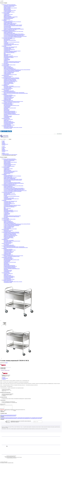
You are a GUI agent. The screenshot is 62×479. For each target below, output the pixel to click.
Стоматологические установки (9, 83)
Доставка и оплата (5, 378)
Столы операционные (7, 124)
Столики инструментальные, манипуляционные (11, 71)
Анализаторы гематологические (9, 47)
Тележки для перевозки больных (9, 226)
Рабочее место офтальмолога (8, 82)
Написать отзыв (6, 370)
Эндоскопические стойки (8, 128)
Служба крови (6, 58)
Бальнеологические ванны (8, 104)
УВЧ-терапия (6, 115)
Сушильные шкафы (7, 213)
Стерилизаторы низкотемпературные (10, 95)
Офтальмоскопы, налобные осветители (10, 80)
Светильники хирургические (8, 123)
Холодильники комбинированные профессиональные (12, 61)
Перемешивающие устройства (8, 57)
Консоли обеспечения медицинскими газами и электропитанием (14, 92)
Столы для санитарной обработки (9, 166)
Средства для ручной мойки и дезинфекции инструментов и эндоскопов (15, 36)
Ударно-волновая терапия (8, 270)
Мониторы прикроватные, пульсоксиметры (11, 16)
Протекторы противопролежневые (9, 122)
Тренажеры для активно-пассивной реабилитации (12, 114)
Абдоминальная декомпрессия (8, 103)
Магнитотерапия (6, 110)
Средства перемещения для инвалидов (10, 113)
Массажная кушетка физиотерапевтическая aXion (8, 415)
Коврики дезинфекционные (8, 32)
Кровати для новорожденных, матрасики (10, 7)
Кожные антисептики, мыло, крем (9, 187)
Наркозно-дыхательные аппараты (9, 17)
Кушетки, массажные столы (8, 67)
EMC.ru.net (3, 457)
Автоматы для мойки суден (8, 20)
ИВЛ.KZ (3, 456)
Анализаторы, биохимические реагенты (10, 51)
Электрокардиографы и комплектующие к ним (11, 44)
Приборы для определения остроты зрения (10, 235)
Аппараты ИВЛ (6, 13)
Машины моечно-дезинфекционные (9, 178)
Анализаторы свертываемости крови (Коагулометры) (12, 205)
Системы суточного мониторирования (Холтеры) (11, 196)
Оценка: (1, 410)
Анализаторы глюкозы (7, 48)
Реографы (5, 41)
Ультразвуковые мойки (7, 26)
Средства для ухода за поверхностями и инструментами (12, 37)
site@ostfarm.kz (5, 440)
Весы (5, 53)
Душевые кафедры (7, 261)
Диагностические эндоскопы (8, 126)
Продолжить (2, 411)
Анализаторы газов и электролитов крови (10, 46)
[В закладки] (0, 320)
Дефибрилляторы (6, 15)
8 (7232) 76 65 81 (5, 135)
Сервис (3, 141)
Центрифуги (6, 63)
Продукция (4, 147)
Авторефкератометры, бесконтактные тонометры (11, 78)
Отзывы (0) (4, 379)
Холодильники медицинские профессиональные (11, 62)
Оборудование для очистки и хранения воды (11, 56)
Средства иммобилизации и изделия (9, 64)
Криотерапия (6, 108)
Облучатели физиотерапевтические (9, 111)
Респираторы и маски (7, 231)
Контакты (3, 151)
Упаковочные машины (7, 253)
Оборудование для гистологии (8, 240)
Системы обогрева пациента (8, 18)
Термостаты (6, 60)
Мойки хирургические (7, 170)
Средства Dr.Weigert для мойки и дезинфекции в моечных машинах (14, 34)
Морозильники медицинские (8, 55)
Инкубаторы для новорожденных (9, 6)
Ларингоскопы (6, 274)
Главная (3, 146)
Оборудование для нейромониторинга (10, 40)
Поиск (10, 139)
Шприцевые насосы (7, 19)
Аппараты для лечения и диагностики (10, 79)
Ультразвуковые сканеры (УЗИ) (9, 43)
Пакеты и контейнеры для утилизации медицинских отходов (13, 101)
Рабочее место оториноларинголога (9, 81)
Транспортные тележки (7, 87)
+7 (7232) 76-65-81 (6, 439)
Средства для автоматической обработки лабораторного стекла (14, 35)
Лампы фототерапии (7, 8)
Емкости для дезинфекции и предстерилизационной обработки (14, 183)
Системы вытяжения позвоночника (9, 112)
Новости (3, 142)
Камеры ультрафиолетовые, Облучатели (10, 23)
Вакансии (3, 143)
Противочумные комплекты (8, 76)
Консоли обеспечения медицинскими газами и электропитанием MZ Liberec (16, 93)
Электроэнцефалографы (7, 45)
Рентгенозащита (6, 244)
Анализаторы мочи (7, 50)
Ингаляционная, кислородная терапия (10, 107)
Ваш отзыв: (2, 408)
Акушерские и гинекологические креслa (10, 5)
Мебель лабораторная (7, 54)
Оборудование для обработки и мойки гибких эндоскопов (13, 127)
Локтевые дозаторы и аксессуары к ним (10, 29)
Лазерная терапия (6, 109)
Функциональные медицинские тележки (10, 74)
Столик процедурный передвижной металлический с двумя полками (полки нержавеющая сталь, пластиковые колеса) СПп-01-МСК (21, 418)
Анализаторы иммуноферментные (9, 49)
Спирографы (6, 42)
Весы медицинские (7, 39)
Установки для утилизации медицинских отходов (11, 102)
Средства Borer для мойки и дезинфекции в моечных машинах (13, 33)
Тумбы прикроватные (7, 73)
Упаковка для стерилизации (8, 98)
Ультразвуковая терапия (7, 116)
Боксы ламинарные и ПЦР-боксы (9, 52)
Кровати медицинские (7, 66)
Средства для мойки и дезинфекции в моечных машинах (13, 25)
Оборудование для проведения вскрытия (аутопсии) (12, 86)
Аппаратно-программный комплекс (9, 38)
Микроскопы (6, 209)
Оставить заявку (3, 367)
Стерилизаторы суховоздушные (9, 97)
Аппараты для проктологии (8, 119)
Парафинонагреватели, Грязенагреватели (10, 266)
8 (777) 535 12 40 (5, 136)
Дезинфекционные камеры (8, 22)
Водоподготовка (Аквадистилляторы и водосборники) (12, 21)
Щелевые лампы (6, 84)
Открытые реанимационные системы (10, 10)
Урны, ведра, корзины (7, 27)
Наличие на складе (5, 144)
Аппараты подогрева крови (8, 14)
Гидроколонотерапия (7, 106)
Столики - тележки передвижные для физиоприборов (12, 70)
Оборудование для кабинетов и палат (10, 68)
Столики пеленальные (7, 165)
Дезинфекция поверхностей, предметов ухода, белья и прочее (13, 31)
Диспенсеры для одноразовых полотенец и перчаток (12, 28)
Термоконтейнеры (7, 214)
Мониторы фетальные (7, 9)
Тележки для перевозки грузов (8, 227)
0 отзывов (2, 370)
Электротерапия (6, 117)
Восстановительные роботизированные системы (11, 105)
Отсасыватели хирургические (8, 121)
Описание (3, 377)
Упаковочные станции (7, 99)
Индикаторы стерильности (8, 94)
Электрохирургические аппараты (9, 279)
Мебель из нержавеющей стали (9, 222)
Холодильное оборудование (8, 88)
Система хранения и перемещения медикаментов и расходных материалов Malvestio (17, 69)
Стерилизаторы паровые (8, 96)
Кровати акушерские (7, 161)
